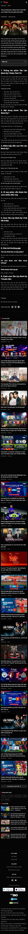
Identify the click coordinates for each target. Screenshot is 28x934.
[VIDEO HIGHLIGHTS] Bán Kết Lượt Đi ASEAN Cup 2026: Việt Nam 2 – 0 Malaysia (18, 808)
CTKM (9, 665)
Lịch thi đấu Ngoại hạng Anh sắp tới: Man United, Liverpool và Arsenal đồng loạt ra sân (13, 362)
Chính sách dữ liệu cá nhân (14, 867)
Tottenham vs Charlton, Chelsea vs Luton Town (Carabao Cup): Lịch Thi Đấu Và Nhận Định (13, 453)
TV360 (24, 796)
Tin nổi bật (10, 796)
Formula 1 (7, 799)
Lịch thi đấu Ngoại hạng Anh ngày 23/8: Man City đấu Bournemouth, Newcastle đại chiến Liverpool (14, 686)
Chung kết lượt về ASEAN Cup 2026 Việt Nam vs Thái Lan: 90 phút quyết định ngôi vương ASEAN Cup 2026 (13, 500)
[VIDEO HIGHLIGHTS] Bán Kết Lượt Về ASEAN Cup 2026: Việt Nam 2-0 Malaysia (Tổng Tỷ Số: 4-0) (13, 779)
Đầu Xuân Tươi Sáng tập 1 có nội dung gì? (13, 407)
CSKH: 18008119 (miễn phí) (14, 877)
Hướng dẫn (14, 859)
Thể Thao (4, 796)
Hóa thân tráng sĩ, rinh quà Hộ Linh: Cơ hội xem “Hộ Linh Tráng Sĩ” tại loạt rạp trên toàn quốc (14, 663)
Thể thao (9, 365)
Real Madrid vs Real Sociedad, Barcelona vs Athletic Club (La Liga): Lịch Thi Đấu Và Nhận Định (14, 430)
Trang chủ (3, 5)
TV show (9, 479)
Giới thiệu (14, 856)
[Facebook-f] (15, 307)
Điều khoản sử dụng (14, 870)
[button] (1, 2)
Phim (9, 5)
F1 (2, 799)
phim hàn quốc (18, 796)
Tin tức (9, 572)
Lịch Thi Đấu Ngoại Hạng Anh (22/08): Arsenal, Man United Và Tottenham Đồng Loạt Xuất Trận (13, 756)
